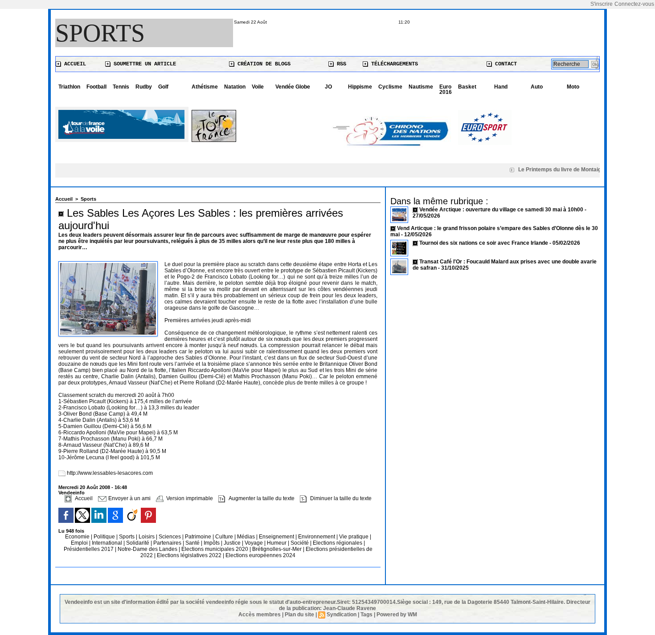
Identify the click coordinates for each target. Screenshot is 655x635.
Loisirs (147, 537)
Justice (233, 543)
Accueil (73, 64)
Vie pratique (354, 537)
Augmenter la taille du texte (261, 498)
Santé (193, 543)
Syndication (341, 614)
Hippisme (360, 87)
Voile (258, 87)
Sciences (170, 537)
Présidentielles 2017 (89, 549)
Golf (163, 87)
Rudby (143, 87)
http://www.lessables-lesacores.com (110, 473)
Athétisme (205, 87)
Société (300, 543)
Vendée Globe (292, 87)
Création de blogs (262, 64)
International (107, 543)
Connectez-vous (634, 4)
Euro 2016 (445, 89)
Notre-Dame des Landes (148, 549)
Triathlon (69, 87)
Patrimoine (199, 537)
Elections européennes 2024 (260, 555)
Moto (573, 87)
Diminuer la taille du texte (340, 498)
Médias (246, 537)
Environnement (316, 537)
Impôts (212, 543)
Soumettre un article (143, 64)
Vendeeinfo (71, 492)
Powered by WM (397, 614)
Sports (100, 33)
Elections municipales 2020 (214, 549)
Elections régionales (338, 543)
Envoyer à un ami (129, 498)
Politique (105, 537)
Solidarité (138, 543)
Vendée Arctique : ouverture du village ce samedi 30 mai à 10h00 (501, 209)
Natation (235, 87)
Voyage (254, 543)
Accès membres (259, 614)
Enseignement (277, 537)
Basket (467, 87)
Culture (224, 537)
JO (328, 87)
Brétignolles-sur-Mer (277, 549)
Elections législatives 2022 (189, 555)
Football (96, 87)
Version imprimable (189, 498)
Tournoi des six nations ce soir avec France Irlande (484, 243)
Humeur (277, 543)
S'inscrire (601, 4)
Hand (501, 87)
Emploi (80, 543)
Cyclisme (390, 87)
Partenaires (168, 543)
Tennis (121, 87)
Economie (78, 537)
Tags (366, 614)
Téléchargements (393, 64)
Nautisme (421, 87)
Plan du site (299, 614)
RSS (340, 64)
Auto (537, 87)
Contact (504, 64)
